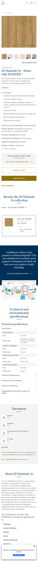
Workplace (7, 524)
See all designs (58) (29, 62)
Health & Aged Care (10, 540)
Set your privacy (19, 555)
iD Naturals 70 (8, 13)
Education (6, 544)
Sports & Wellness (10, 528)
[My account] (27, 3)
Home (5, 536)
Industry (6, 532)
